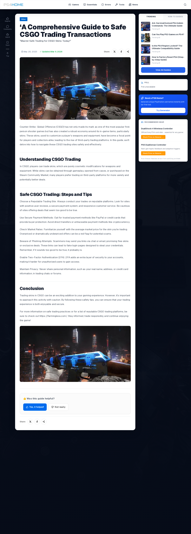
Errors (108, 4)
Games (75, 4)
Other (23, 19)
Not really (60, 407)
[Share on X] (114, 51)
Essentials (92, 4)
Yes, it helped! (36, 407)
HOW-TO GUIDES (175, 17)
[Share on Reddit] (128, 51)
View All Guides (163, 70)
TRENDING (151, 17)
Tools (121, 4)
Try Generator (163, 110)
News (135, 4)
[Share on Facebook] (121, 51)
